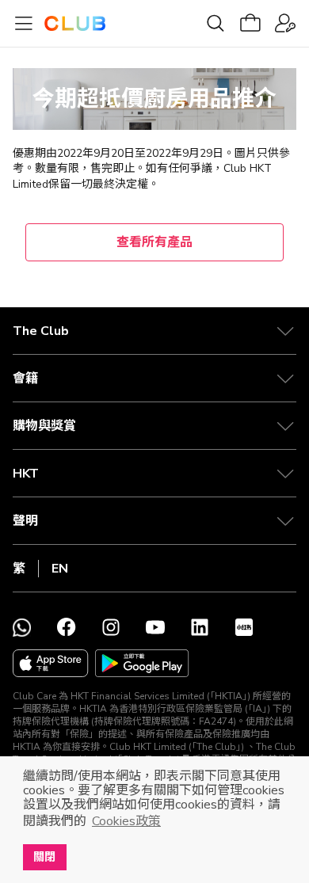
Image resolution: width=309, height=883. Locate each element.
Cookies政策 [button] (126, 821)
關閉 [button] (44, 857)
